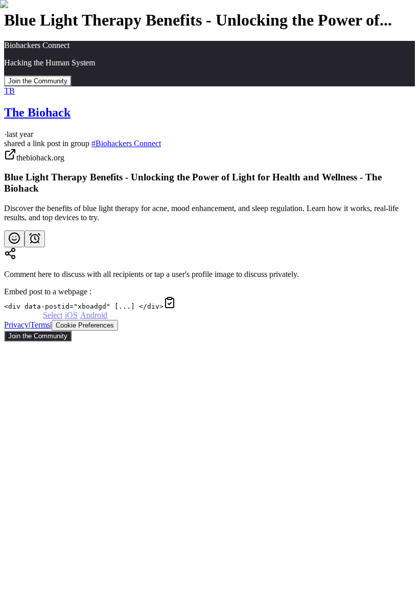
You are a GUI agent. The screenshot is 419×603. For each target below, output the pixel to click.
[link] (209, 185)
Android (93, 315)
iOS (71, 315)
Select (52, 315)
